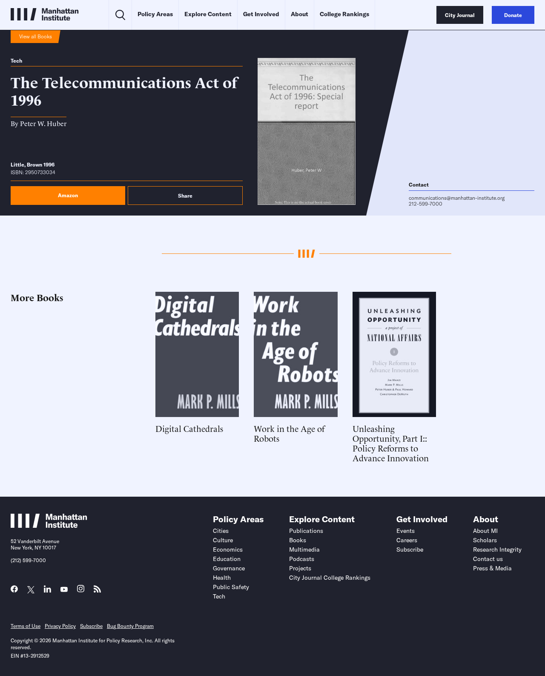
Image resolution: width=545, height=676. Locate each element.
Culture (223, 540)
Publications (306, 531)
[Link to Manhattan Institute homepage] (49, 525)
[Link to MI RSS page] (97, 591)
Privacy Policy (60, 626)
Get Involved (261, 14)
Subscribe (409, 549)
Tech (16, 61)
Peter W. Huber (43, 123)
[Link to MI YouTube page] (64, 589)
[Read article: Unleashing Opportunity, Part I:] (394, 354)
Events (405, 531)
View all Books (35, 36)
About (299, 14)
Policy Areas (155, 14)
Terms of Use (25, 626)
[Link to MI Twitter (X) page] (30, 589)
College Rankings (344, 14)
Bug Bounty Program (130, 626)
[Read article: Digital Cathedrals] (197, 354)
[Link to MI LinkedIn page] (47, 591)
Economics (228, 549)
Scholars (485, 540)
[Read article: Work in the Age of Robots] (295, 354)
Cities (221, 531)
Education (227, 559)
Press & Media (492, 568)
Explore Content (208, 14)
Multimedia (304, 549)
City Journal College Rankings (329, 577)
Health (222, 577)
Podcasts (301, 559)
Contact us (488, 559)
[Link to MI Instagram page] (80, 591)
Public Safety (231, 587)
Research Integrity (497, 549)
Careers (406, 540)
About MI (485, 531)
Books (297, 540)
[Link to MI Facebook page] (14, 591)
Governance (229, 568)
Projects (300, 568)
